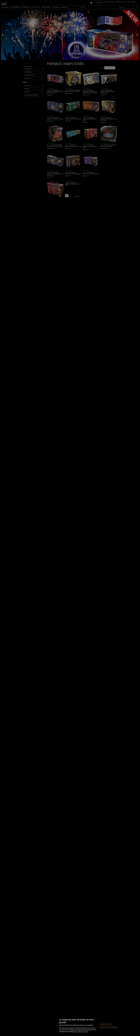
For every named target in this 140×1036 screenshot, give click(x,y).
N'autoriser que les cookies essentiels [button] (108, 1027)
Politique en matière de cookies (79, 1031)
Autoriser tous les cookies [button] (105, 1024)
